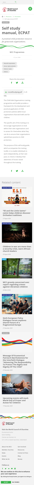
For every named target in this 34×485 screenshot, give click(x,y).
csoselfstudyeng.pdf (15, 92)
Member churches (8, 450)
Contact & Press (23, 453)
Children (6, 71)
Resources (9, 16)
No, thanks (15, 482)
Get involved (22, 447)
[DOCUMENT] (17, 342)
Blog (19, 456)
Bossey (20, 459)
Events (4, 456)
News (3, 453)
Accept (6, 482)
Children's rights (8, 69)
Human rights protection (10, 66)
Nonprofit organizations (9, 63)
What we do (6, 459)
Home (2, 16)
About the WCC (7, 447)
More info (3, 479)
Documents (18, 16)
